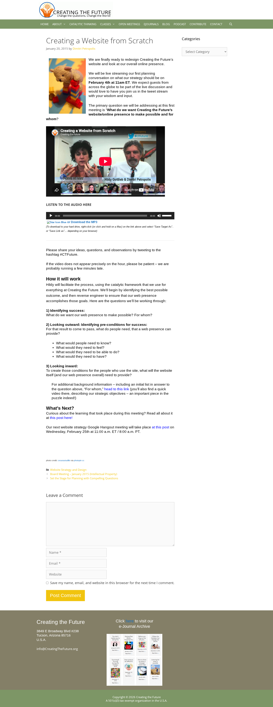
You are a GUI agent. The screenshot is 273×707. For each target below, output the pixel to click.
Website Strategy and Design (68, 470)
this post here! (61, 418)
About (57, 24)
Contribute (198, 24)
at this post (160, 427)
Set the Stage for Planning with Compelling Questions (84, 478)
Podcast (180, 24)
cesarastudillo (64, 460)
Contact (216, 24)
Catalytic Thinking (82, 24)
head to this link (116, 389)
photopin (78, 460)
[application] (110, 215)
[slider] (167, 215)
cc (83, 460)
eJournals (151, 24)
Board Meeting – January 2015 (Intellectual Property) (83, 474)
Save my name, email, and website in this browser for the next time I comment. (112, 583)
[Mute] (159, 216)
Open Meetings (129, 24)
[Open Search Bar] (230, 24)
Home (44, 24)
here (130, 621)
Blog (166, 24)
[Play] (51, 216)
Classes (105, 24)
